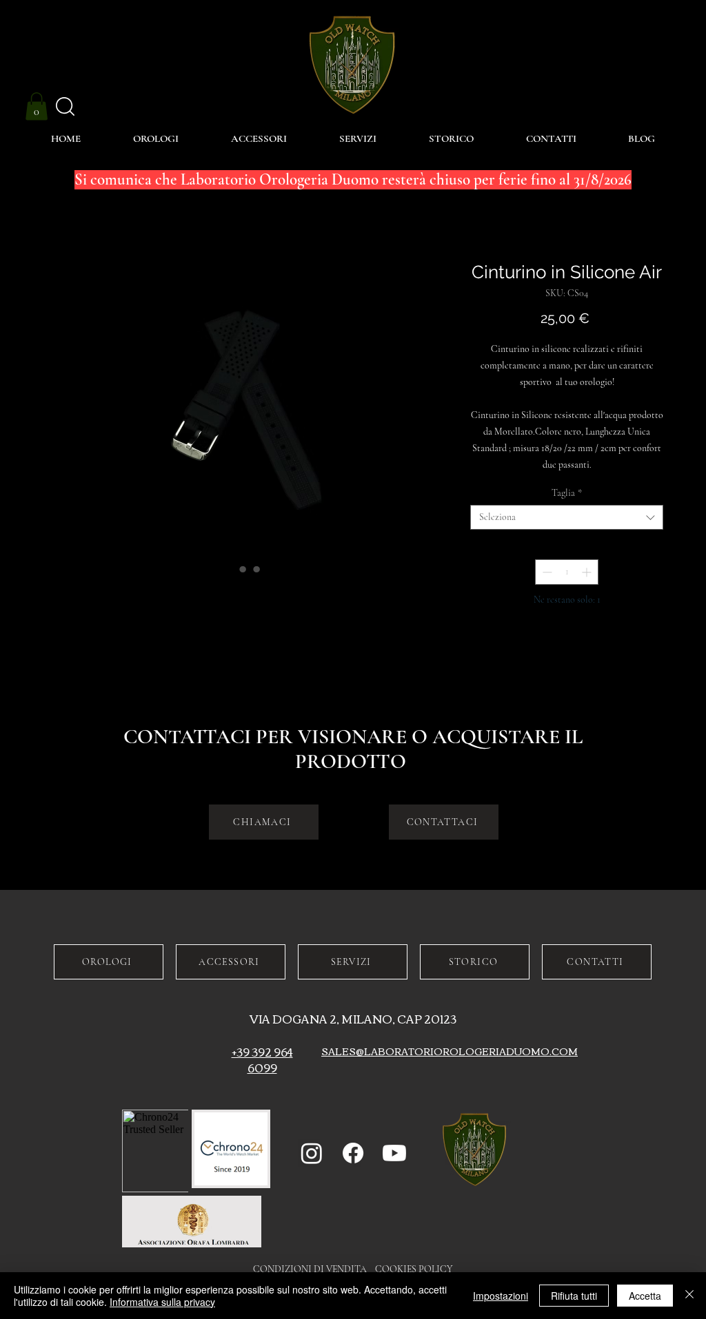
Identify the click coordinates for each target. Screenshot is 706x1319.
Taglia (567, 493)
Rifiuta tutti (574, 1295)
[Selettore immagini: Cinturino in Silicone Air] (229, 569)
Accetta (645, 1295)
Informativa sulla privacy (162, 1302)
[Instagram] (311, 1153)
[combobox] (566, 517)
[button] (36, 106)
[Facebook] (353, 1153)
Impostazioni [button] (500, 1295)
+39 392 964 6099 (262, 1059)
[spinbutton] (566, 572)
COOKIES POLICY (414, 1269)
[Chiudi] (689, 1295)
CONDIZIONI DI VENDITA (314, 1269)
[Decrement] (545, 572)
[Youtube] (394, 1153)
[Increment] (587, 572)
